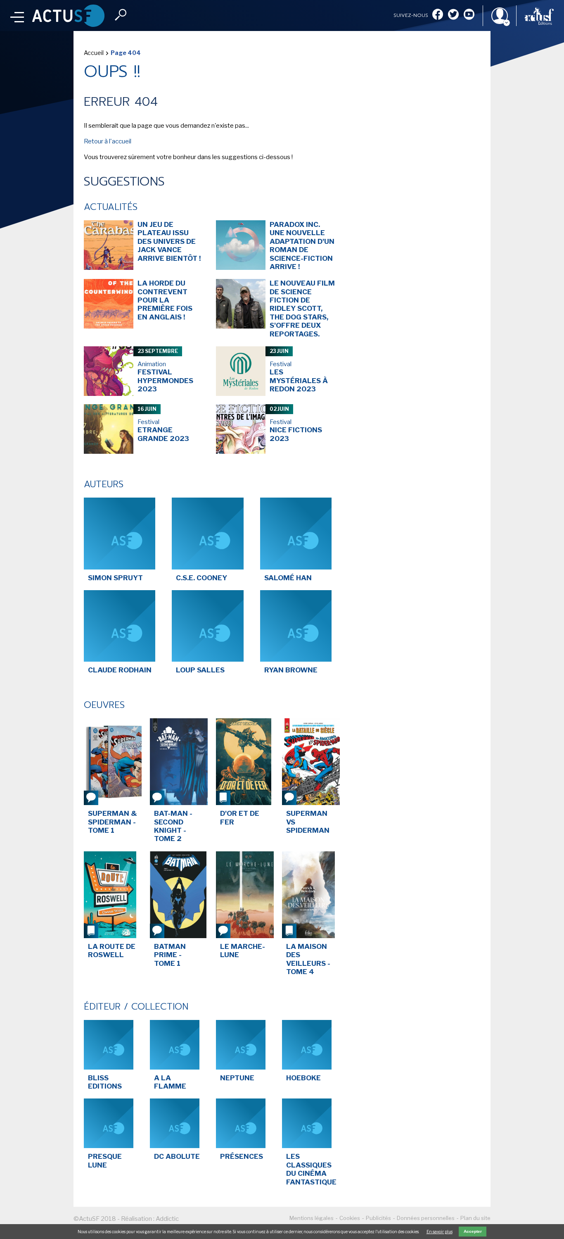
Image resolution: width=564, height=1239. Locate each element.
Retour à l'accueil (107, 141)
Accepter (473, 1231)
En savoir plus (440, 1231)
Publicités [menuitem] (378, 1218)
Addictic (167, 1218)
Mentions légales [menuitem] (311, 1218)
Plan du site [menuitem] (475, 1218)
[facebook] (437, 15)
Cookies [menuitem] (349, 1218)
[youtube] (469, 15)
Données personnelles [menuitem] (426, 1218)
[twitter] (453, 15)
